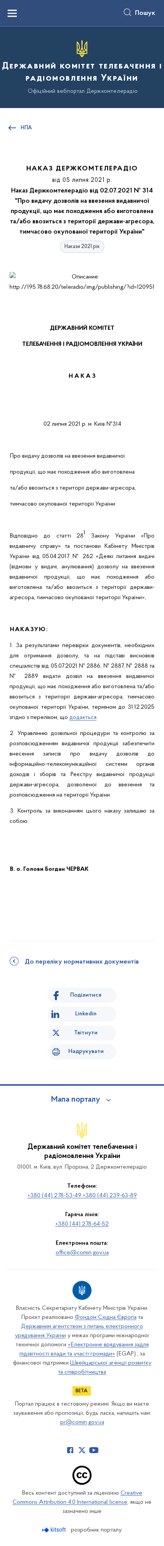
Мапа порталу (75, 1100)
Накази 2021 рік (82, 247)
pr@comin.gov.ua (82, 1422)
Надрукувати (86, 1051)
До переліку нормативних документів (82, 962)
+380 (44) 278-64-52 (82, 1224)
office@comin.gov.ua (82, 1253)
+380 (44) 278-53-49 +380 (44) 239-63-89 (82, 1196)
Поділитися (85, 995)
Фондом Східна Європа (106, 1317)
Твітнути (86, 1033)
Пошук (145, 13)
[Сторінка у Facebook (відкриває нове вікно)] (70, 1450)
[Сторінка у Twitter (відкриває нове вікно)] (82, 1450)
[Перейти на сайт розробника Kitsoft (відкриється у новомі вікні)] (54, 1530)
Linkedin (85, 1014)
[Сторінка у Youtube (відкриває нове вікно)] (93, 1450)
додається (82, 717)
